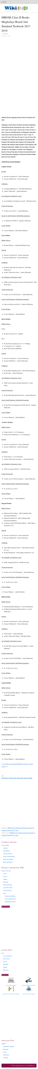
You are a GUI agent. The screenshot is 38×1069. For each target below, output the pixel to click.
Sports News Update (8, 859)
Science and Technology (9, 856)
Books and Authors (8, 862)
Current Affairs (5, 845)
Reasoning (5, 1049)
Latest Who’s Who (7, 887)
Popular (5, 879)
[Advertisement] (19, 58)
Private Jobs (6, 959)
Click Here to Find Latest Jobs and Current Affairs (17, 778)
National (5, 848)
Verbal (5, 1052)
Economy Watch (7, 890)
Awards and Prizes (7, 853)
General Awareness (6, 871)
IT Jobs (5, 961)
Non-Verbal (6, 1055)
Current (5, 876)
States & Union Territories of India (11, 994)
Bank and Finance (7, 885)
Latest (4, 873)
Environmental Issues (10, 899)
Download (5, 882)
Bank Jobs (5, 964)
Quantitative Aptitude (8, 1046)
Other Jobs (6, 970)
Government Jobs (7, 956)
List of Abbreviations (11, 985)
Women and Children (10, 896)
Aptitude (4, 1043)
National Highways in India (28, 985)
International (6, 851)
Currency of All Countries (29, 994)
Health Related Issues (10, 901)
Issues (4, 893)
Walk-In (5, 967)
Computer (5, 1057)
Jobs (3, 953)
